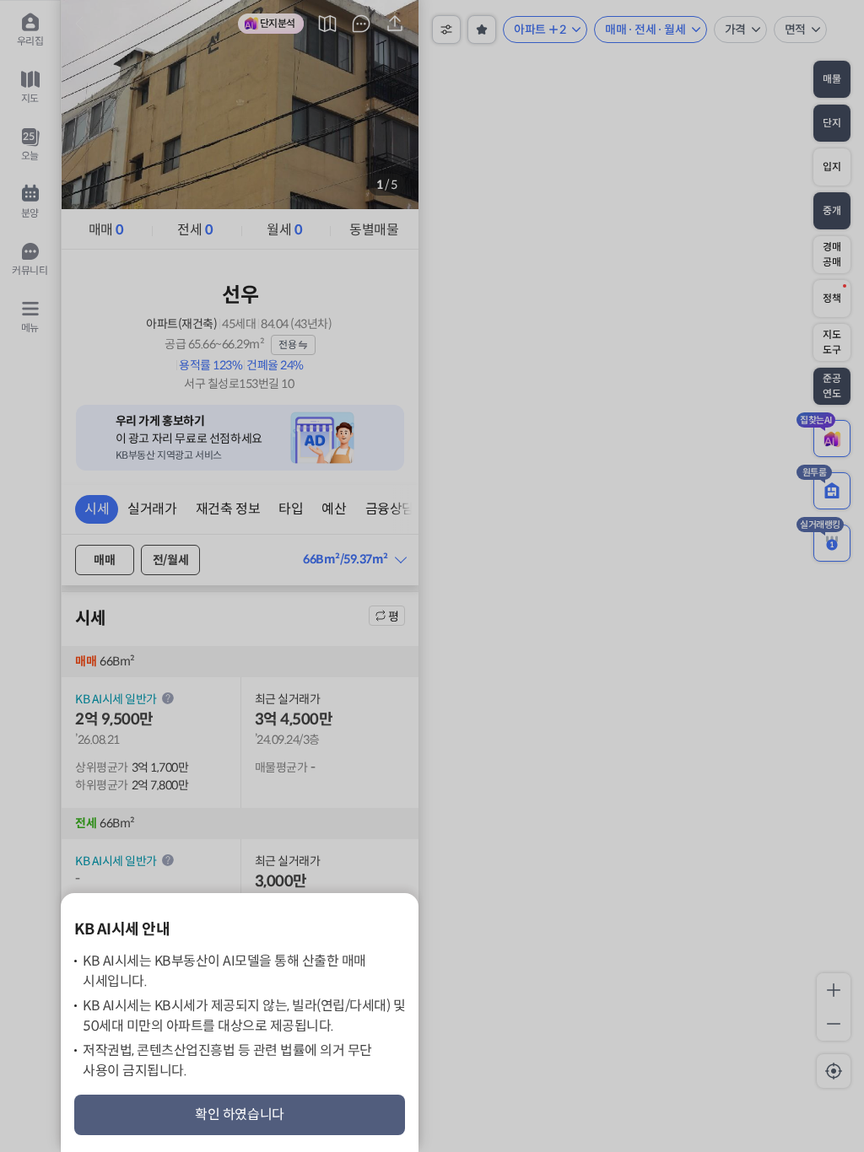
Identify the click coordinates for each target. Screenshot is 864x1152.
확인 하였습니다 (239, 1114)
